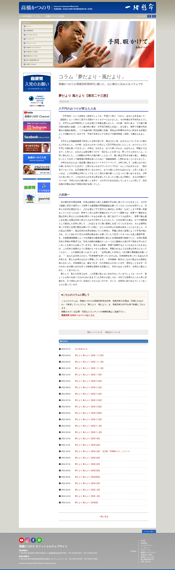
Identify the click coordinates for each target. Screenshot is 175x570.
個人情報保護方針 (147, 559)
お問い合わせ (146, 562)
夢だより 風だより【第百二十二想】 (89, 362)
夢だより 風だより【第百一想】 (88, 496)
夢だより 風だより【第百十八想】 (88, 387)
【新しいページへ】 (94, 332)
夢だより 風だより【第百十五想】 (88, 407)
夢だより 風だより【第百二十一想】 (89, 368)
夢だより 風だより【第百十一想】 (88, 432)
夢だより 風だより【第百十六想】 (88, 400)
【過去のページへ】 (112, 332)
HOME (143, 541)
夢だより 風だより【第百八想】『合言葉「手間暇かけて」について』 (103, 451)
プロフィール (146, 550)
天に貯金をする (81, 349)
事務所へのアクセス (148, 552)
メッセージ (145, 548)
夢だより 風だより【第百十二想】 (88, 426)
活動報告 (144, 543)
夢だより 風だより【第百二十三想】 (89, 355)
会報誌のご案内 (146, 555)
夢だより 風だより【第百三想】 (88, 483)
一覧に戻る (103, 516)
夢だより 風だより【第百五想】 (88, 470)
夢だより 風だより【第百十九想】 (88, 381)
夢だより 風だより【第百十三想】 (88, 419)
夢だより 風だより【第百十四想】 (88, 413)
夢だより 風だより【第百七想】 (88, 458)
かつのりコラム (146, 545)
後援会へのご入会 (147, 557)
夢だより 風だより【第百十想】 (88, 438)
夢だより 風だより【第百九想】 (88, 445)
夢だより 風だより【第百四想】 (88, 477)
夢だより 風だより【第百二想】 (88, 490)
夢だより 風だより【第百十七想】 (88, 394)
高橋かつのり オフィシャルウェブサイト (43, 546)
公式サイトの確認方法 (37, 105)
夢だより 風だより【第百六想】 (88, 464)
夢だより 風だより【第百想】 (87, 502)
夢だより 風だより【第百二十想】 (88, 375)
